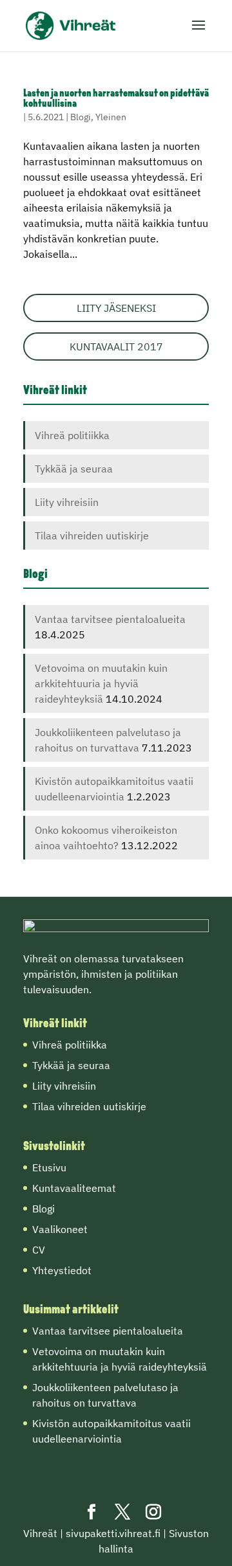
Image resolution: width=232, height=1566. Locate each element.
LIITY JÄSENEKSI (116, 308)
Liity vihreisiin (67, 502)
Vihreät (40, 1533)
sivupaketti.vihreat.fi (113, 1533)
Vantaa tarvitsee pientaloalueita (110, 619)
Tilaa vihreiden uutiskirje (92, 535)
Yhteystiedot (62, 1270)
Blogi (80, 117)
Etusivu (49, 1167)
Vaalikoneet (60, 1229)
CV (38, 1249)
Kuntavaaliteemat (74, 1188)
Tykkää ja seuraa (74, 468)
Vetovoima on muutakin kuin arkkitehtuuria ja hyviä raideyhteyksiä (101, 683)
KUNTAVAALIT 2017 (116, 346)
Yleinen (110, 117)
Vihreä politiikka (72, 435)
